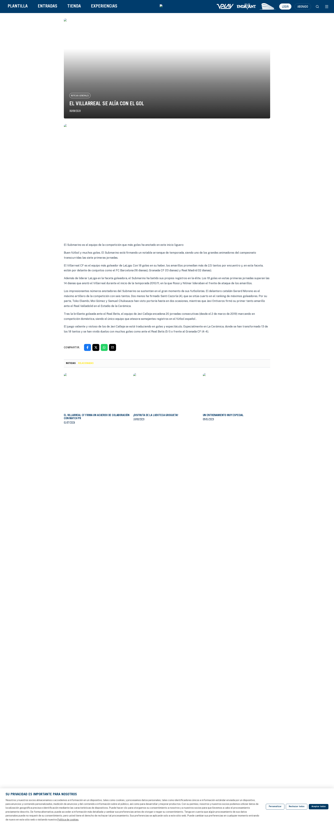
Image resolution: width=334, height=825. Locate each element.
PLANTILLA (18, 6)
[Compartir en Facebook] (87, 347)
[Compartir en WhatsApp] (104, 347)
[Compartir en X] (95, 347)
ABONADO (302, 6)
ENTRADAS (47, 6)
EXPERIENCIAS (104, 6)
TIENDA (74, 6)
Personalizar (275, 807)
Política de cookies (67, 819)
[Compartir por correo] (112, 347)
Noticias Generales (80, 95)
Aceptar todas (319, 807)
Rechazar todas (296, 807)
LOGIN (285, 6)
